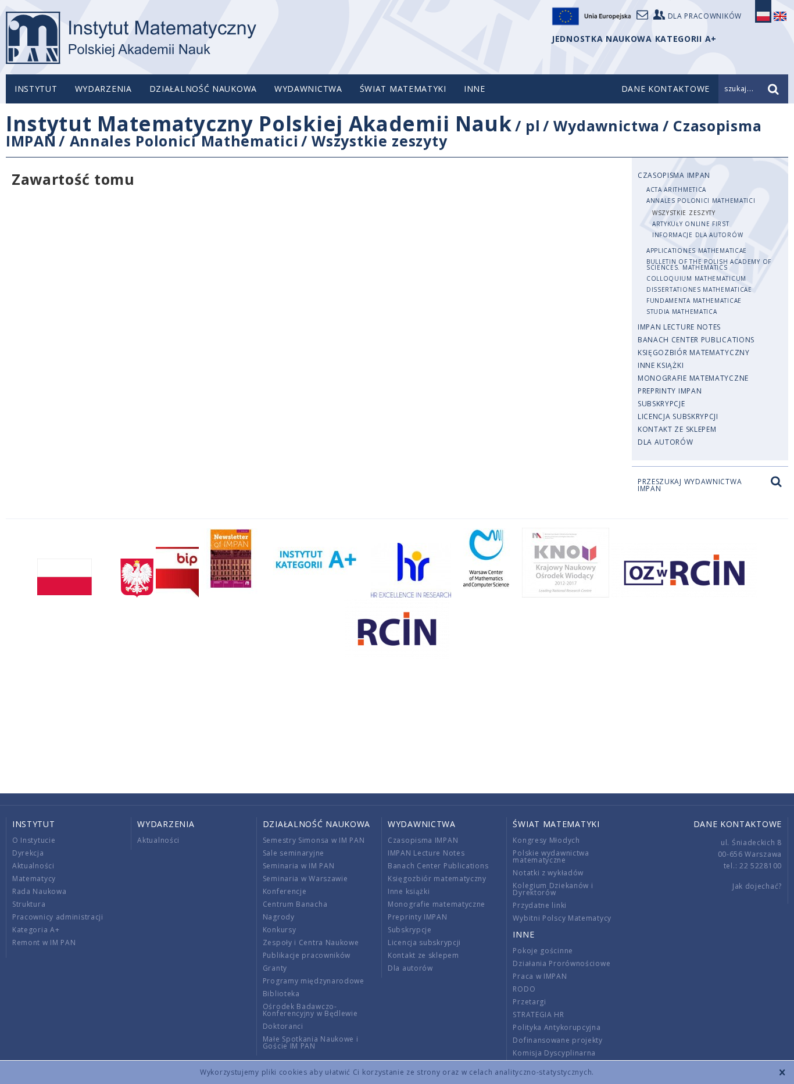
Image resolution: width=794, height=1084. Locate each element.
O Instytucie (33, 840)
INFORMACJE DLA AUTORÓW (697, 235)
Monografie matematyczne (693, 378)
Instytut (36, 88)
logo (131, 38)
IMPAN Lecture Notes (679, 327)
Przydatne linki (540, 905)
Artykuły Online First (690, 224)
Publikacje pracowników (306, 955)
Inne (474, 88)
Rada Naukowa (39, 891)
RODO (524, 989)
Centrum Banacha (295, 904)
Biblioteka (281, 994)
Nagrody (279, 917)
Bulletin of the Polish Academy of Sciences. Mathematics (708, 264)
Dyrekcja (28, 853)
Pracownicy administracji (57, 917)
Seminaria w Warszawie (305, 878)
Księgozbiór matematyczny (694, 352)
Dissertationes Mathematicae (699, 289)
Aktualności (33, 866)
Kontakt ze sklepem (677, 429)
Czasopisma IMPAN (674, 175)
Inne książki (661, 365)
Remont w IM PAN (44, 942)
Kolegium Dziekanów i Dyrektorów (553, 889)
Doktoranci (283, 1026)
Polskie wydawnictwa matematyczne (551, 856)
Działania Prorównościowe (561, 963)
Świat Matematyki (403, 88)
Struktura (28, 904)
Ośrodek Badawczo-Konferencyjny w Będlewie (310, 1009)
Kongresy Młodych (546, 840)
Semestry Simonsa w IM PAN (314, 840)
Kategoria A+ (35, 930)
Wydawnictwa (308, 88)
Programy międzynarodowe (313, 981)
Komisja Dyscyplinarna (554, 1053)
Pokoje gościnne (543, 951)
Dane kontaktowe (737, 823)
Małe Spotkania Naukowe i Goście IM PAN (311, 1042)
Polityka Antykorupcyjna (556, 1027)
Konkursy (279, 930)
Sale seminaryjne (293, 853)
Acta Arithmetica (676, 189)
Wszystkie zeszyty (379, 141)
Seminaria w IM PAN (299, 866)
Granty (275, 968)
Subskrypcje (661, 404)
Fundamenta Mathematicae (694, 300)
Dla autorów (665, 442)
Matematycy (34, 878)
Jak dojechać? (757, 886)
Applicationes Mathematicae (696, 250)
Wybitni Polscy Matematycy (562, 918)
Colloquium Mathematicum (696, 278)
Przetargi (529, 1002)
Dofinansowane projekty (557, 1040)
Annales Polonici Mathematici (184, 141)
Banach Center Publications (696, 340)
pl (532, 125)
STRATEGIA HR (538, 1014)
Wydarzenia (103, 88)
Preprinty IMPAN (670, 391)
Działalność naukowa (203, 88)
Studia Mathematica (681, 311)
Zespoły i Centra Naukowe (311, 942)
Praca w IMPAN (540, 976)
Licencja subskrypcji (678, 416)
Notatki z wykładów (548, 873)
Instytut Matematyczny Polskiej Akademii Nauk (259, 123)
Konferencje (285, 891)
